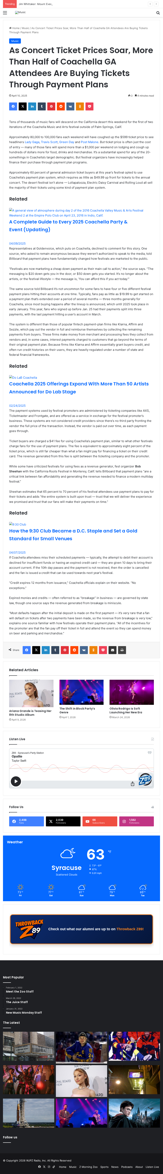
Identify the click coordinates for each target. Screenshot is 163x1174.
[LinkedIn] (32, 106)
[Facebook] (13, 106)
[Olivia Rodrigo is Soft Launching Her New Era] (132, 692)
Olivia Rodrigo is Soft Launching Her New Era (126, 710)
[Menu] (5, 14)
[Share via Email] (112, 650)
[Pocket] (89, 106)
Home (16, 28)
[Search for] (158, 14)
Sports (104, 1166)
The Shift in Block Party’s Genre (77, 710)
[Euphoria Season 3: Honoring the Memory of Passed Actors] (28, 1079)
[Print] (122, 650)
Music (25, 28)
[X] (23, 106)
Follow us (10, 1137)
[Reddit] (61, 106)
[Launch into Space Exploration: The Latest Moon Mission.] (28, 1113)
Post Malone (89, 142)
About (139, 1166)
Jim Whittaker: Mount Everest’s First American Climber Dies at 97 (59, 4)
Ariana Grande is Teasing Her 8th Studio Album (30, 713)
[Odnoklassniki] (80, 106)
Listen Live (152, 1166)
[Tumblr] (42, 106)
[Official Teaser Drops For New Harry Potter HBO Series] (134, 1113)
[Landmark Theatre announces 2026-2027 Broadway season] (28, 1046)
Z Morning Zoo (88, 1166)
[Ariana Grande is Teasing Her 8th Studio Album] (31, 693)
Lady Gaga (32, 142)
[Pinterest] (51, 106)
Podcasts (127, 1166)
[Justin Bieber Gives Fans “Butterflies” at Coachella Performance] (81, 1048)
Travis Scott (49, 142)
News (114, 1166)
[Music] (20, 12)
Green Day (66, 142)
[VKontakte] (70, 106)
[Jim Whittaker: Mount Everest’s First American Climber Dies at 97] (134, 1046)
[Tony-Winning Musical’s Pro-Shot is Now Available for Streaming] (134, 1079)
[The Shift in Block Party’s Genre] (81, 692)
